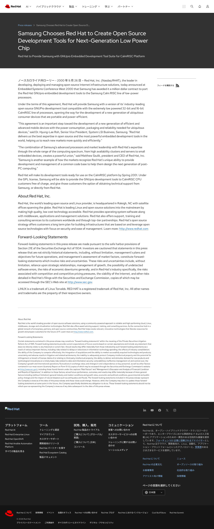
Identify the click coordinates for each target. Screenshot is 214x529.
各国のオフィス (64, 512)
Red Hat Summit (177, 512)
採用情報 (181, 476)
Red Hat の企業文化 (152, 464)
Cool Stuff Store (159, 512)
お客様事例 (148, 470)
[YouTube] (152, 411)
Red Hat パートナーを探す (52, 448)
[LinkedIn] (144, 411)
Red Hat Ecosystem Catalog (52, 452)
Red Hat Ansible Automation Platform (18, 445)
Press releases (25, 25)
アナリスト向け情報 (152, 476)
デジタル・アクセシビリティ (102, 522)
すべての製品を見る (14, 451)
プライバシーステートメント (29, 522)
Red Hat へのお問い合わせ (86, 512)
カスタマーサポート (49, 439)
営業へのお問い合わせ (119, 429)
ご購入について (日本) (85, 442)
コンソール (79, 446)
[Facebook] (160, 411)
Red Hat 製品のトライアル (87, 429)
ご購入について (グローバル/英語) (88, 436)
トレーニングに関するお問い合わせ (122, 444)
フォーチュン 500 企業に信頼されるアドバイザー (180, 440)
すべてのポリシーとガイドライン (72, 522)
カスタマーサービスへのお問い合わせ (122, 436)
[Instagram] (175, 411)
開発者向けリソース (49, 443)
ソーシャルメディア (118, 450)
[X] (167, 411)
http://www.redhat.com (133, 228)
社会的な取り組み (185, 470)
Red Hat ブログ (107, 512)
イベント (50, 512)
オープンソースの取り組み (190, 464)
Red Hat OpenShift (14, 439)
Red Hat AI (10, 429)
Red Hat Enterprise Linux (17, 434)
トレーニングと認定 (49, 429)
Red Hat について (151, 458)
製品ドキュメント (48, 457)
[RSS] (177, 85)
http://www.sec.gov (80, 282)
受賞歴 (198, 447)
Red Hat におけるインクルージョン (133, 512)
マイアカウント (47, 434)
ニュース (181, 458)
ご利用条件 (49, 522)
